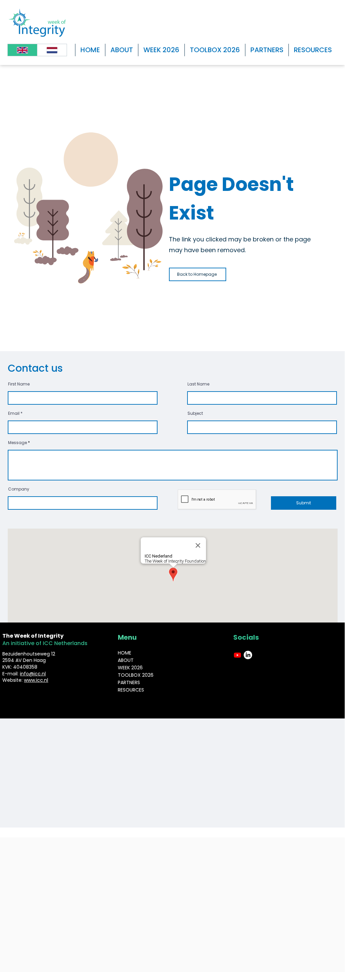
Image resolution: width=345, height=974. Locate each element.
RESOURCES (131, 689)
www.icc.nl (36, 680)
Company (18, 489)
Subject (195, 413)
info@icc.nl (33, 673)
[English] (22, 50)
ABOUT (126, 660)
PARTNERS (129, 682)
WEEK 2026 (130, 667)
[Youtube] (237, 655)
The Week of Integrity (33, 636)
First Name (19, 384)
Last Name (198, 384)
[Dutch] (52, 50)
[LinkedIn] (248, 655)
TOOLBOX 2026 (135, 675)
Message (17, 443)
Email (14, 413)
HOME (124, 652)
